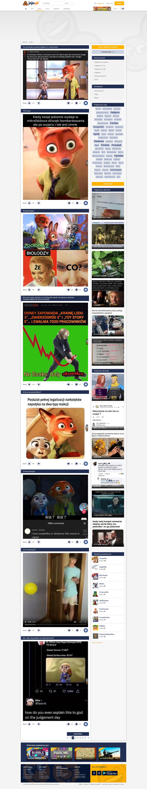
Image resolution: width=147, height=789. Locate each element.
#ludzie (105, 145)
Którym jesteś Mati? (32, 392)
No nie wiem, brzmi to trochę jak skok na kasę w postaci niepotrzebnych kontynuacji (48, 298)
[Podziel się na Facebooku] (86, 103)
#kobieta (99, 141)
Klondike (41, 774)
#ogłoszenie (103, 138)
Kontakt (77, 769)
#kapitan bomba (102, 113)
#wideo (114, 123)
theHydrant (104, 601)
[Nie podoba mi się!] (41, 103)
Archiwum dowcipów (28, 774)
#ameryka (98, 119)
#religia (109, 156)
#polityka (119, 134)
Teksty (24, 771)
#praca (111, 130)
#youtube (118, 119)
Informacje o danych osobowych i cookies (80, 777)
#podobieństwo (98, 156)
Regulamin (77, 772)
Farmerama (42, 769)
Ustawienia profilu (60, 775)
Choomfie (103, 558)
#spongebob (107, 109)
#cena (98, 109)
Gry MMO (42, 767)
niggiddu (103, 567)
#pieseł (104, 130)
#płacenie (108, 159)
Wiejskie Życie (43, 772)
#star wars (98, 173)
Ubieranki (66, 9)
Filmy (47, 9)
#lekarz (100, 116)
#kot (103, 152)
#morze (99, 166)
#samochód (97, 163)
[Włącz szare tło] (122, 8)
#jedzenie (119, 127)
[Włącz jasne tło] (120, 8)
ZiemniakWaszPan (106, 634)
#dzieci (97, 170)
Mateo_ (102, 584)
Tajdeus (102, 626)
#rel (118, 177)
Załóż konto (109, 3)
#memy (105, 170)
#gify (96, 134)
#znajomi (118, 141)
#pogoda (96, 152)
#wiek (97, 130)
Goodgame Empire (44, 776)
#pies (104, 134)
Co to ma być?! (29, 549)
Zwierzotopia (29, 471)
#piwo (120, 152)
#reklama (109, 127)
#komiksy (113, 138)
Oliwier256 (103, 592)
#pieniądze (117, 173)
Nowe (96, 79)
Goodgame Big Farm (44, 778)
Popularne (97, 72)
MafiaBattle (42, 771)
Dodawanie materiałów (62, 774)
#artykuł (99, 159)
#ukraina (99, 177)
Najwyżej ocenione (100, 76)
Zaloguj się (100, 3)
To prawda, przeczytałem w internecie (40, 47)
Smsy (24, 772)
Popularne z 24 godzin (101, 62)
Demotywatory (99, 91)
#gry (97, 145)
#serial (118, 130)
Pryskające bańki (27, 776)
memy (31, 42)
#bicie (114, 163)
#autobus (109, 141)
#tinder (111, 134)
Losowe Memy (108, 184)
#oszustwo (108, 119)
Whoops (27, 110)
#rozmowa (116, 149)
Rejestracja (59, 770)
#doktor (117, 159)
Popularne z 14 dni (100, 69)
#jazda (107, 149)
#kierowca (99, 149)
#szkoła (107, 163)
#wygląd (116, 145)
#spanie (108, 116)
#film (118, 166)
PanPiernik (103, 609)
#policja (117, 109)
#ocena (116, 116)
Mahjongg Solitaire (27, 778)
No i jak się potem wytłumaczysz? (38, 638)
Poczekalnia (108, 52)
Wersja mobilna (27, 769)
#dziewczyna (110, 177)
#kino (121, 163)
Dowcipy (56, 9)
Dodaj (119, 3)
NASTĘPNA (78, 734)
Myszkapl (103, 575)
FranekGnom (104, 617)
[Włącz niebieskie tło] (123, 8)
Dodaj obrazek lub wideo (108, 47)
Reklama (77, 771)
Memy (39, 9)
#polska (118, 155)
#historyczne (109, 166)
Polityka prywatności (80, 774)
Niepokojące (28, 210)
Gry (32, 9)
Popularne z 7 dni (99, 65)
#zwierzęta (115, 170)
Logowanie (59, 772)
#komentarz (111, 152)
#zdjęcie (114, 112)
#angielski (98, 126)
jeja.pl (24, 42)
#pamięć (107, 173)
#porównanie (103, 123)
